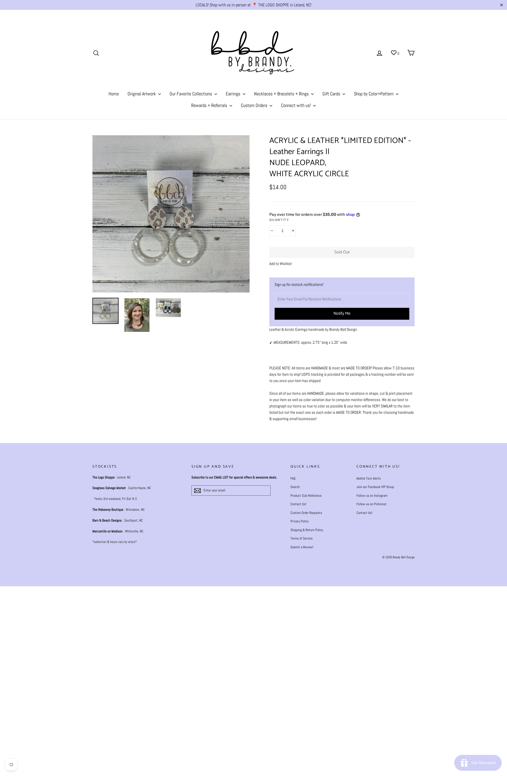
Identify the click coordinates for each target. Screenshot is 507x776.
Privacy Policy (299, 521)
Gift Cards (331, 94)
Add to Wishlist (280, 263)
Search (295, 487)
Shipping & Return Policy (306, 530)
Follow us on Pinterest (371, 504)
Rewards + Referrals (209, 105)
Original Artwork (142, 94)
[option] (171, 213)
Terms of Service (301, 538)
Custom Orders (254, 105)
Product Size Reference (306, 495)
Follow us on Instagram (371, 495)
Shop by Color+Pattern (374, 94)
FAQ (292, 478)
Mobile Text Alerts (368, 478)
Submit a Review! (301, 547)
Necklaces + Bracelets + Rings (282, 94)
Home (114, 94)
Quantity (279, 220)
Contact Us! (298, 504)
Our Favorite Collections (191, 94)
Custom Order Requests (306, 512)
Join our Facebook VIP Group (375, 487)
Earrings (233, 94)
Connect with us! (296, 105)
